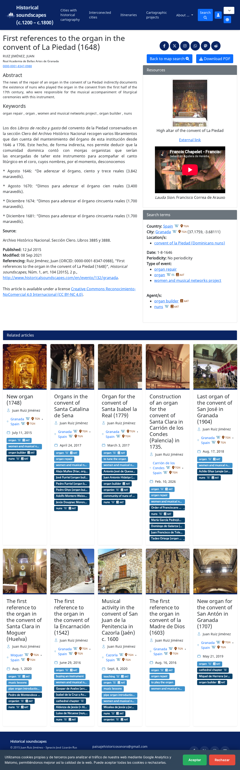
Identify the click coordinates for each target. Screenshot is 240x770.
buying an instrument (70, 676)
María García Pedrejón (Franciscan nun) (167, 520)
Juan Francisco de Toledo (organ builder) (167, 532)
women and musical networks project (187, 280)
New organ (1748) (20, 399)
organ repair (165, 269)
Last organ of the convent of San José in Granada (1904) (214, 409)
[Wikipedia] (177, 226)
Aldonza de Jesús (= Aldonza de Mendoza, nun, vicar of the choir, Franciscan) (72, 707)
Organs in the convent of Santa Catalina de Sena (71, 406)
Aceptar (194, 760)
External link (190, 139)
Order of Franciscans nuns (167, 507)
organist (109, 489)
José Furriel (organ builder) (72, 477)
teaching (109, 676)
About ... (183, 15)
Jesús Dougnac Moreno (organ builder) (72, 502)
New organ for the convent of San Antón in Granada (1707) (214, 613)
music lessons (17, 682)
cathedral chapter (67, 701)
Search (205, 12)
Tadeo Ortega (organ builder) (167, 538)
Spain (168, 226)
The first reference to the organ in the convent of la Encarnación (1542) (72, 616)
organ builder (166, 301)
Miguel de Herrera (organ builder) (215, 676)
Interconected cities (100, 14)
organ (159, 274)
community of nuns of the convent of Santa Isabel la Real (119, 495)
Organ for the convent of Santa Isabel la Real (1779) (119, 406)
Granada (163, 231)
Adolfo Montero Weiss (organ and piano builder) (72, 495)
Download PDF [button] (216, 58)
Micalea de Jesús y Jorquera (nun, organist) (119, 707)
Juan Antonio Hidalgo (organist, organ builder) (119, 477)
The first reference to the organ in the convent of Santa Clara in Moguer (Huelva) (24, 619)
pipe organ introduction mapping (24, 688)
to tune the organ (115, 459)
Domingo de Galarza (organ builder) (167, 526)
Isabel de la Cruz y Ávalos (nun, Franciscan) (72, 694)
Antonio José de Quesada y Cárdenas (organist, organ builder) (119, 471)
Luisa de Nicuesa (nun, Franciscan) (72, 713)
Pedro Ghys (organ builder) (72, 489)
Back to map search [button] (168, 58)
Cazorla (112, 655)
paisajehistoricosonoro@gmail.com (119, 746)
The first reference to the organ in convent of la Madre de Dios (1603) (167, 616)
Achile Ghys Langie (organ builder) (215, 471)
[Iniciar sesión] (218, 15)
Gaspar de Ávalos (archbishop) (72, 688)
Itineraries (128, 15)
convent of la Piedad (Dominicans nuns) (189, 243)
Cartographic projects (156, 14)
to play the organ (162, 682)
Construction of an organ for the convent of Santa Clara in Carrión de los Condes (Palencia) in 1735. (167, 421)
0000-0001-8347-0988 (17, 66)
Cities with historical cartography (70, 15)
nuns (158, 306)
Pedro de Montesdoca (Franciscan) (24, 695)
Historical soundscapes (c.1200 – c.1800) (34, 15)
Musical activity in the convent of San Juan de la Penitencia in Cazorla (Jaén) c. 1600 (120, 619)
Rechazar (222, 760)
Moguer (17, 655)
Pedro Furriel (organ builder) (72, 483)
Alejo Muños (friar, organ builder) (72, 471)
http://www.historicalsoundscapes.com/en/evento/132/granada (60, 277)
